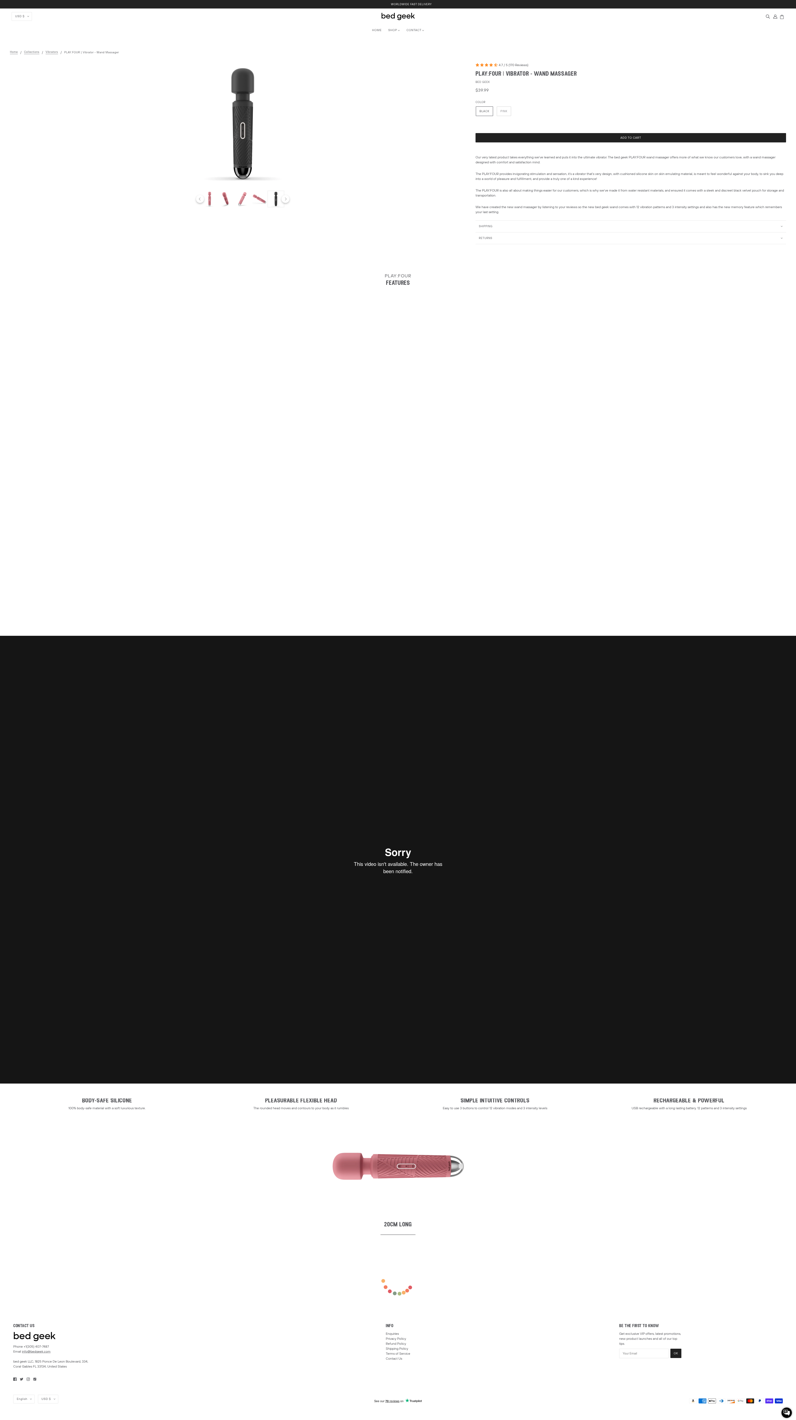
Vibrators (52, 52)
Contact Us (394, 1358)
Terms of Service (398, 1353)
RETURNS (485, 238)
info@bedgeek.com (36, 1351)
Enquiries (392, 1333)
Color (480, 102)
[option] (209, 199)
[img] (768, 16)
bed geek (483, 82)
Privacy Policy (396, 1338)
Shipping (486, 226)
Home (14, 52)
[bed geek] (398, 16)
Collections (31, 52)
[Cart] (782, 17)
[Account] (775, 16)
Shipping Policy (397, 1348)
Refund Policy (396, 1343)
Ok (676, 1353)
